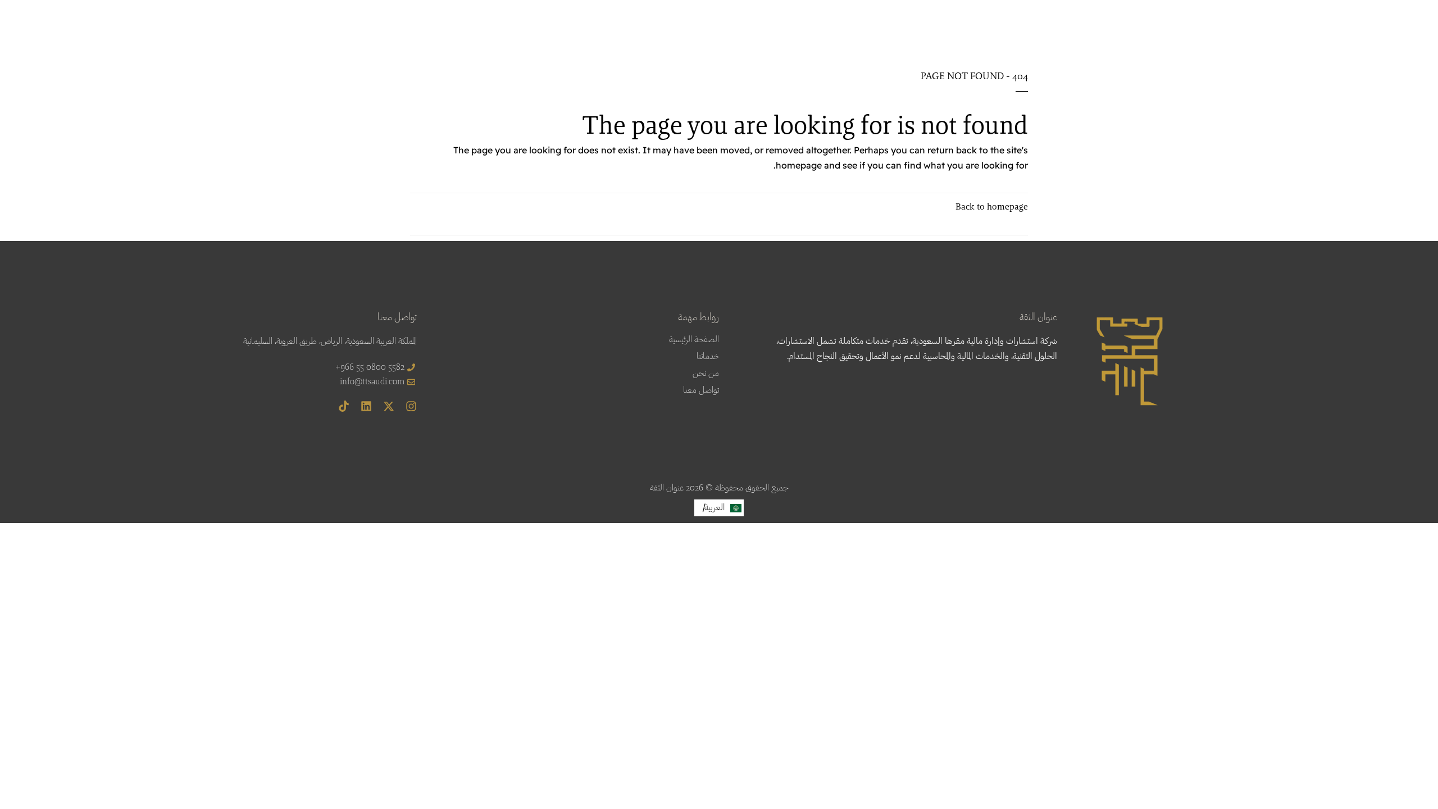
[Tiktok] (343, 406)
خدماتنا (708, 356)
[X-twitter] (388, 406)
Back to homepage (991, 207)
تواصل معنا (701, 390)
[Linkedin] (366, 406)
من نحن (706, 373)
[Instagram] (411, 406)
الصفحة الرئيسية (694, 340)
